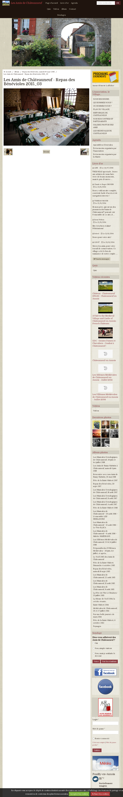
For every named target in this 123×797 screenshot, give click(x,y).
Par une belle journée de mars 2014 (103, 615)
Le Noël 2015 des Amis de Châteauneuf (104, 558)
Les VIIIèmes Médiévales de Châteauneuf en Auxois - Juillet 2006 (105, 397)
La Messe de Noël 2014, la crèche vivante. (104, 600)
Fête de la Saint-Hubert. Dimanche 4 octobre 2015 (104, 564)
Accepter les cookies (79, 794)
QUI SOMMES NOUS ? (102, 102)
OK (117, 3)
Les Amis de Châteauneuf (26, 3)
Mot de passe (98, 729)
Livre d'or (64, 3)
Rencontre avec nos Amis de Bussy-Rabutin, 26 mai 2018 (105, 475)
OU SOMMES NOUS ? (102, 106)
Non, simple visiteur (103, 648)
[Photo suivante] (84, 151)
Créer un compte (98, 742)
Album (64, 9)
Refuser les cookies (100, 794)
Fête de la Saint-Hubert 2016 (105, 508)
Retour (46, 152)
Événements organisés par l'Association (104, 149)
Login (95, 719)
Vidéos (56, 9)
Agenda (74, 3)
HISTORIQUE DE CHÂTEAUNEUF (100, 114)
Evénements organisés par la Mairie (104, 155)
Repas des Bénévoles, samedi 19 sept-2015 (38, 72)
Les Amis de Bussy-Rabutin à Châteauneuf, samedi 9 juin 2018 (105, 468)
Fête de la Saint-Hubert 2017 (105, 480)
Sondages (61, 15)
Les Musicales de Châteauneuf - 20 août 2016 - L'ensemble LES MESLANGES (105, 515)
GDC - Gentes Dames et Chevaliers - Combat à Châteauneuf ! (103, 343)
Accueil (8, 72)
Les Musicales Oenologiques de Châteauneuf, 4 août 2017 (105, 503)
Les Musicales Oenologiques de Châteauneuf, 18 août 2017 (105, 491)
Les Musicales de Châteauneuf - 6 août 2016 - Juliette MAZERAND (105, 533)
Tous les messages (102, 259)
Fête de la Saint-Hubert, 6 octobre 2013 (104, 621)
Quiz (49, 9)
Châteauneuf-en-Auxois (104, 360)
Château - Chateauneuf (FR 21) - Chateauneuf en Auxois (104, 296)
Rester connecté (102, 738)
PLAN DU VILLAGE (101, 109)
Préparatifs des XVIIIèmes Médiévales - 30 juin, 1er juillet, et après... (104, 550)
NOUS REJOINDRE (101, 99)
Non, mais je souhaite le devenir (105, 654)
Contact (72, 9)
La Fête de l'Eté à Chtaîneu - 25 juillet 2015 (105, 594)
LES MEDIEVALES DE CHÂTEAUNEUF (102, 132)
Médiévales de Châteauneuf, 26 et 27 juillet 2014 (105, 609)
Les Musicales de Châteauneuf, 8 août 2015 (103, 588)
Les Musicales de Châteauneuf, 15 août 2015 (104, 582)
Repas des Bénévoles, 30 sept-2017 (103, 485)
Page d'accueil (52, 3)
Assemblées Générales (103, 145)
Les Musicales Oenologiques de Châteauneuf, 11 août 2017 (105, 497)
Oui (96, 643)
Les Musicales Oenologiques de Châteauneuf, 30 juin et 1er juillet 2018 (105, 459)
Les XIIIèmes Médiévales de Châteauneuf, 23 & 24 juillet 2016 (105, 542)
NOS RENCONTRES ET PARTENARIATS (103, 120)
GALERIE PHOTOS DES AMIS (103, 126)
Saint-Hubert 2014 (101, 605)
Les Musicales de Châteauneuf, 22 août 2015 (104, 576)
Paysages (97, 626)
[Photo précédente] (8, 151)
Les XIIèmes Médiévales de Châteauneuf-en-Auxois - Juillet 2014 (104, 377)
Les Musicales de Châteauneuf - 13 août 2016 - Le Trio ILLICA (105, 525)
